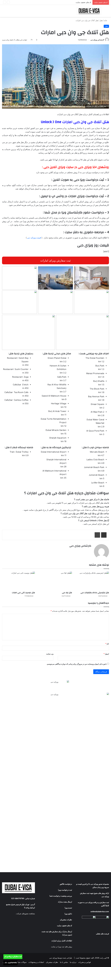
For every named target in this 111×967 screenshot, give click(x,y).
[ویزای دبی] (89, 11)
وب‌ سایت (49, 654)
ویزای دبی (94, 884)
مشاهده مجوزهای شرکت (25, 913)
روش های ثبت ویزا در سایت (61, 947)
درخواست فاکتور (66, 884)
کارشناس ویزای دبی (97, 40)
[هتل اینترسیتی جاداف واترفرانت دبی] (92, 581)
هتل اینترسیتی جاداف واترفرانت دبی (95, 592)
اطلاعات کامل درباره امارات (61, 941)
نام (107, 644)
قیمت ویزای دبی (34, 237)
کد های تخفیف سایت (83, 2)
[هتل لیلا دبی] (55, 581)
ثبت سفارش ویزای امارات (55, 260)
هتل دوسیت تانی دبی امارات (23, 592)
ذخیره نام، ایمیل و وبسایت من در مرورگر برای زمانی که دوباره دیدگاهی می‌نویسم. (77, 664)
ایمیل (106, 654)
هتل (101, 20)
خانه (106, 20)
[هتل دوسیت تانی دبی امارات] (18, 581)
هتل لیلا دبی (67, 592)
